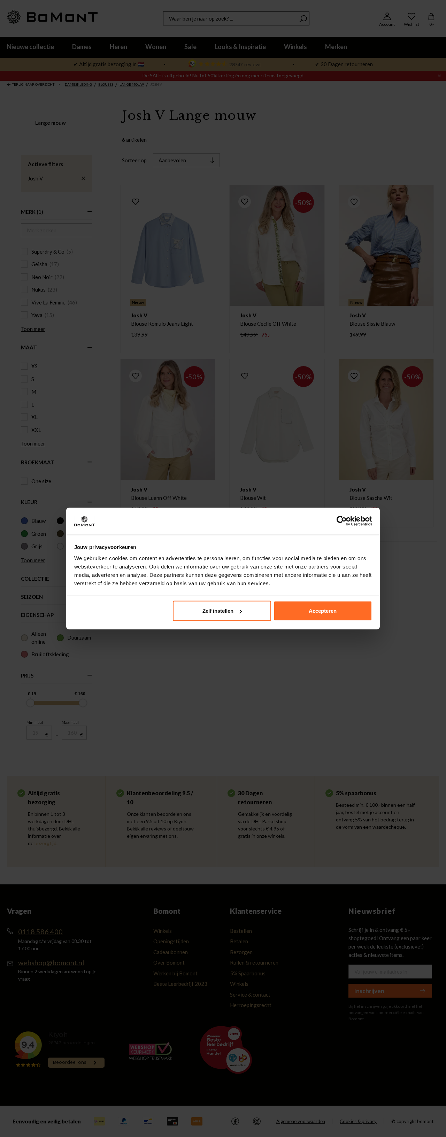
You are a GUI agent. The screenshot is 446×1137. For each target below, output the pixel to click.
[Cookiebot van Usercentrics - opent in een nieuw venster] (341, 521)
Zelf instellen (217, 611)
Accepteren (323, 611)
